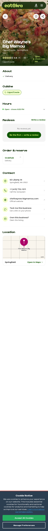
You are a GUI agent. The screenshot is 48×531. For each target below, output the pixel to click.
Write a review (38, 120)
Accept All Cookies (24, 518)
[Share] (42, 16)
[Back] (5, 16)
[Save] (36, 16)
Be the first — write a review (24, 135)
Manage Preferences (24, 525)
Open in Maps (34, 262)
